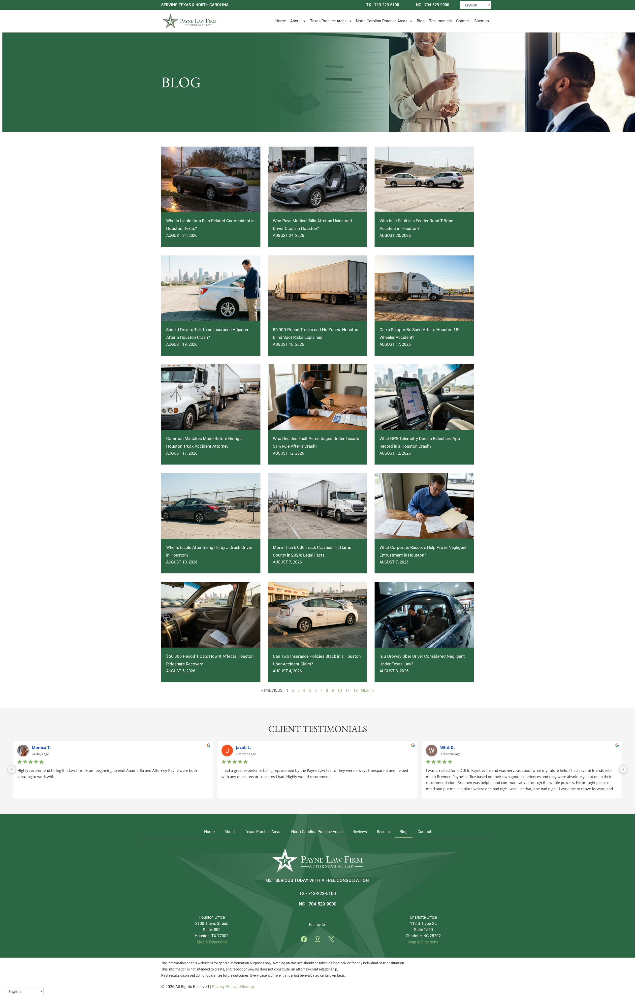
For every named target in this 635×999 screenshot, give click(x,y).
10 (339, 690)
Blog (421, 21)
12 (355, 690)
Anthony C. (247, 747)
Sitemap (481, 21)
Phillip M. (449, 747)
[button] (304, 939)
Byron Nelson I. (47, 747)
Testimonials (440, 21)
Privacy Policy (224, 986)
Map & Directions (212, 942)
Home (280, 21)
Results (383, 831)
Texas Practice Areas (328, 21)
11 (347, 690)
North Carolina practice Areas (317, 831)
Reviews (359, 831)
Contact (463, 21)
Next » (367, 690)
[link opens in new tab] (304, 939)
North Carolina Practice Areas (381, 21)
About (295, 21)
